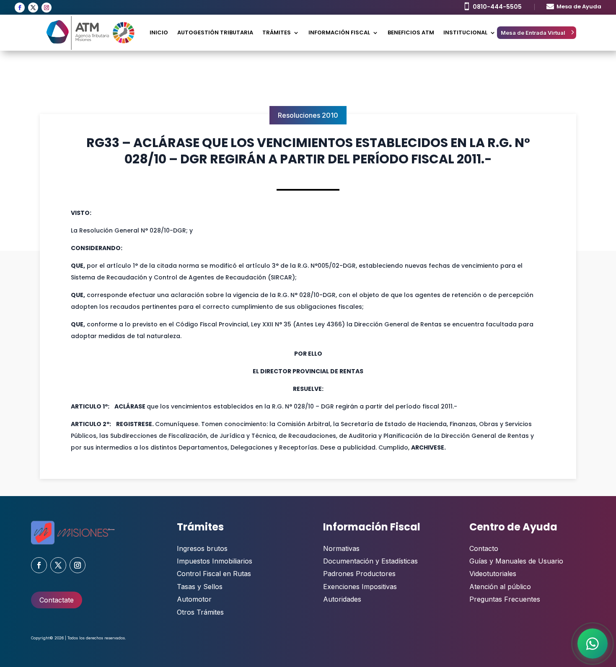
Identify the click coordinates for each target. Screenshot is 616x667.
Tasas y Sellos (200, 586)
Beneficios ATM (411, 32)
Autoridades (342, 599)
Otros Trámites (200, 612)
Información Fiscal (339, 32)
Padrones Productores (359, 573)
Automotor (194, 599)
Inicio (159, 32)
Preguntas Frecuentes (504, 599)
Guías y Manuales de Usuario (516, 561)
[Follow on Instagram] (46, 8)
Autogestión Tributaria (215, 32)
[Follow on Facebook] (20, 8)
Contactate (56, 600)
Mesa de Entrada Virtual (533, 32)
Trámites (276, 32)
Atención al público (500, 586)
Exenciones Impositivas (360, 586)
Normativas (341, 548)
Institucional (465, 32)
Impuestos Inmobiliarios (214, 561)
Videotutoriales (492, 573)
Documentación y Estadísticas (370, 561)
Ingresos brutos (202, 548)
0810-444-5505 (497, 7)
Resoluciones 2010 (308, 115)
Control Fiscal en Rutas (214, 573)
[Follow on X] (33, 8)
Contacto (483, 548)
